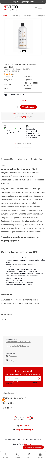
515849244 (24, 425)
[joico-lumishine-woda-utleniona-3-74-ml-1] (23, 38)
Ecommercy (28, 444)
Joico (14, 69)
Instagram (13, 360)
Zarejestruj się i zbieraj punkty (19, 342)
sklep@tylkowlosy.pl (24, 429)
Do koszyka (29, 107)
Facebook (13, 356)
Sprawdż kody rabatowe (33, 447)
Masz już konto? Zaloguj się (18, 346)
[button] (38, 8)
